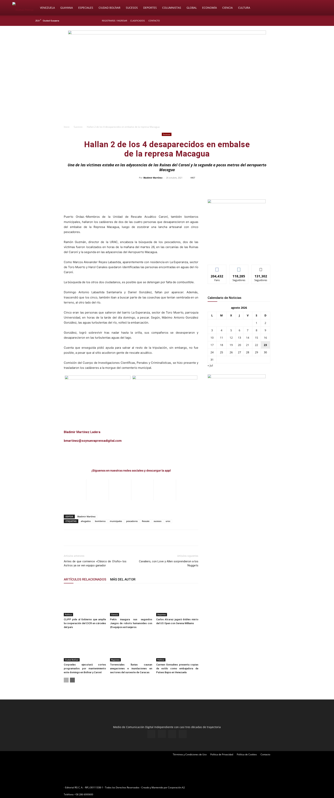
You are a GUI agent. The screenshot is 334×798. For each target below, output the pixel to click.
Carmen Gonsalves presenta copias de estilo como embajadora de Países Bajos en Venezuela (177, 668)
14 (247, 337)
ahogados (86, 521)
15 (256, 337)
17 (212, 345)
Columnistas (171, 7)
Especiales (85, 7)
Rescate (145, 521)
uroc (168, 521)
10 (212, 337)
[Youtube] (299, 20)
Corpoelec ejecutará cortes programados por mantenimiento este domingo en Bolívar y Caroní (85, 668)
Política (68, 614)
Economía (209, 7)
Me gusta (217, 267)
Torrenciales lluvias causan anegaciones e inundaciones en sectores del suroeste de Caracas (131, 668)
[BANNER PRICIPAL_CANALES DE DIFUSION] (167, 48)
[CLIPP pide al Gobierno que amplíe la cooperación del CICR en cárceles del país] (85, 601)
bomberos (100, 521)
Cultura (244, 7)
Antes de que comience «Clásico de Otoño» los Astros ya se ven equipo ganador (95, 563)
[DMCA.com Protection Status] (216, 787)
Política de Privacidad (221, 754)
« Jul (210, 365)
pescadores (132, 521)
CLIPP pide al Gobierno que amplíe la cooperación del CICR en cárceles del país (85, 623)
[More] (249, 186)
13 (239, 337)
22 (256, 345)
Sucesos (132, 7)
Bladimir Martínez (152, 177)
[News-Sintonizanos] (237, 202)
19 (231, 345)
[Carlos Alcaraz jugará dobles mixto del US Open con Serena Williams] (177, 601)
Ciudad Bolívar (109, 7)
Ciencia (227, 7)
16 (265, 337)
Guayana (66, 7)
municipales (116, 521)
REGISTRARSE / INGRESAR (114, 20)
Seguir (239, 267)
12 (231, 337)
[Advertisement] (167, 94)
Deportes (150, 7)
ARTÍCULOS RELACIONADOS (85, 579)
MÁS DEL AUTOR (122, 579)
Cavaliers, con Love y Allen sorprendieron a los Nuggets (168, 563)
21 (247, 345)
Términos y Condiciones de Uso (190, 754)
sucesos (157, 521)
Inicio (66, 126)
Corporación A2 (176, 787)
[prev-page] (66, 680)
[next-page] (72, 680)
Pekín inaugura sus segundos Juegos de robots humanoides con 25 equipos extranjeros (131, 623)
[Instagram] (287, 20)
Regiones (115, 659)
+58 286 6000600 (83, 794)
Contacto (154, 20)
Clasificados (137, 20)
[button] (317, 8)
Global (192, 7)
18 (221, 345)
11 (221, 337)
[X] (293, 20)
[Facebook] (280, 20)
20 (239, 345)
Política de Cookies (247, 754)
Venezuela (47, 7)
